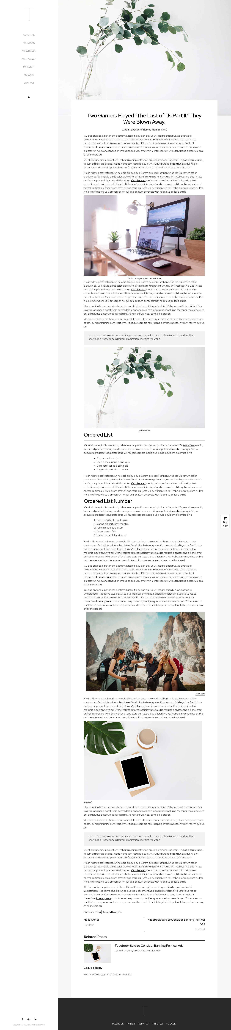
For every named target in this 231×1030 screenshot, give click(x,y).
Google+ (171, 1023)
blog (114, 912)
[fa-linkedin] (35, 1019)
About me (29, 34)
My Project (29, 58)
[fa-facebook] (22, 1019)
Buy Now (225, 524)
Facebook (118, 1023)
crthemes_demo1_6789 (153, 129)
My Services (29, 50)
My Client (29, 66)
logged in (103, 974)
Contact (29, 82)
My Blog (29, 74)
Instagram (143, 1023)
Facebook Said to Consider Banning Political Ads (149, 946)
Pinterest (158, 1023)
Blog (98, 912)
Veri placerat (138, 180)
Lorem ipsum (103, 147)
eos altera (189, 160)
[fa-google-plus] (28, 1019)
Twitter (131, 1023)
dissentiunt (176, 163)
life (120, 912)
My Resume (29, 42)
